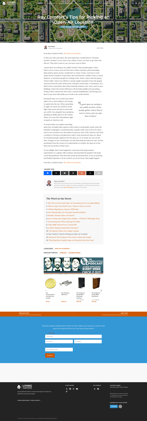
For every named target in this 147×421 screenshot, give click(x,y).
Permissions (40, 418)
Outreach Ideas (74, 253)
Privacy (47, 418)
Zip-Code (47, 346)
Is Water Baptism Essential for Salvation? (63, 228)
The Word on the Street (73, 27)
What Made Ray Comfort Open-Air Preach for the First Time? (71, 240)
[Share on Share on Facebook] (48, 173)
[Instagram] (73, 388)
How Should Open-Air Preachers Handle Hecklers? (67, 212)
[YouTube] (76, 388)
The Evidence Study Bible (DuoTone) (96, 294)
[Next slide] (101, 291)
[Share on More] (99, 173)
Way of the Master (68, 187)
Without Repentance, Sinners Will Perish (63, 209)
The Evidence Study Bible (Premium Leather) (80, 295)
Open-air (58, 248)
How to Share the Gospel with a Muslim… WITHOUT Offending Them (74, 219)
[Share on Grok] (90, 173)
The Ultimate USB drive (65, 293)
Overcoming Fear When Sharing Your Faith (64, 222)
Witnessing (66, 248)
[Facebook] (70, 388)
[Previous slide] (46, 291)
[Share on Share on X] (56, 173)
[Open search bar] (133, 3)
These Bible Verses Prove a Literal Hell (62, 225)
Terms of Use (53, 418)
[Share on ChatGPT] (73, 173)
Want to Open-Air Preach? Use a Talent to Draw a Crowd (69, 206)
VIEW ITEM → (49, 303)
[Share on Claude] (82, 173)
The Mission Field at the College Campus (64, 231)
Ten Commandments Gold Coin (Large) (50, 295)
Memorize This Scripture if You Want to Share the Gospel (70, 237)
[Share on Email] (65, 173)
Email (49, 333)
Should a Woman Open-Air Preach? (61, 215)
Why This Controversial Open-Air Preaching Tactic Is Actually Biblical (74, 203)
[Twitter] (66, 388)
